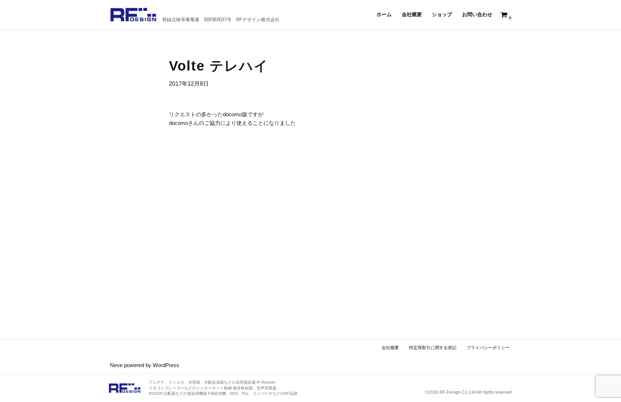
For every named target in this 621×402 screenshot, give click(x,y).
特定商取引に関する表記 (432, 347)
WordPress (166, 365)
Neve (116, 365)
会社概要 (412, 14)
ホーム (384, 14)
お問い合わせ (477, 14)
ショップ (442, 14)
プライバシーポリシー (488, 347)
